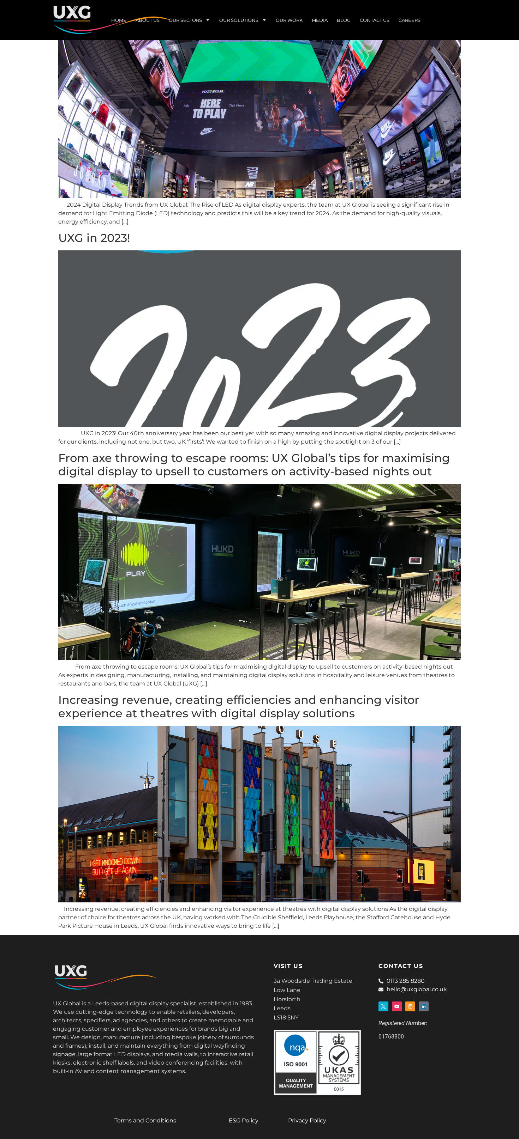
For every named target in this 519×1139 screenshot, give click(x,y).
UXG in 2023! (94, 238)
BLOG (344, 20)
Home (118, 20)
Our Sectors (185, 20)
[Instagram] (410, 1006)
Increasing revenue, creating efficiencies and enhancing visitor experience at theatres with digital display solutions (238, 706)
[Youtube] (397, 1006)
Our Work (289, 20)
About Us (148, 20)
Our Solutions (238, 20)
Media (320, 20)
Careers (409, 20)
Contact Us (374, 20)
